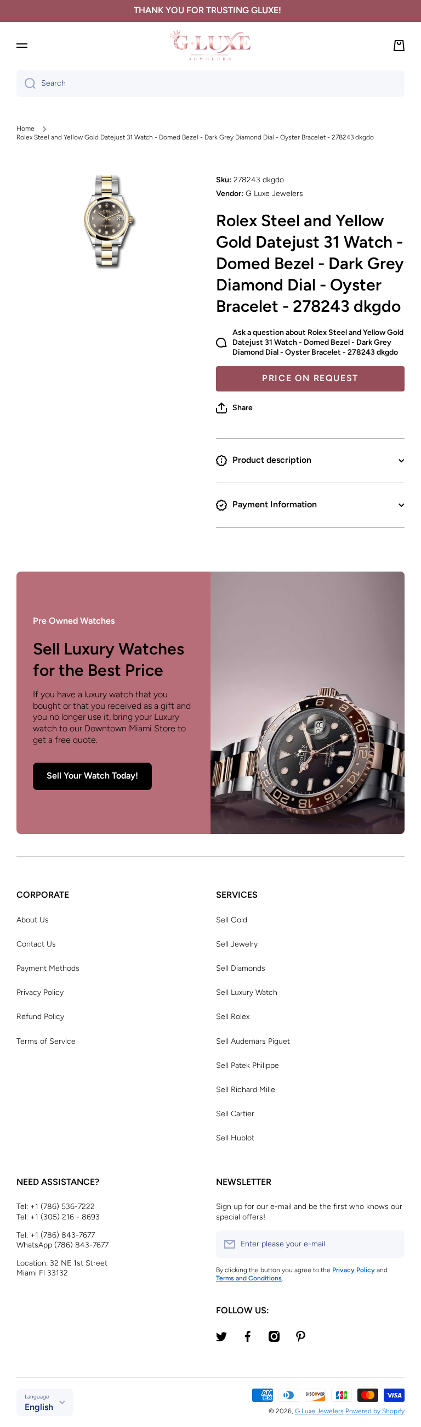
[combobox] (210, 83)
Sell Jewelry (237, 944)
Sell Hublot (235, 1138)
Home (25, 128)
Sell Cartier (235, 1113)
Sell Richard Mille (245, 1089)
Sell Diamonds (240, 968)
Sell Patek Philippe (247, 1065)
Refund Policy (40, 1016)
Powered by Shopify (375, 1411)
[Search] (26, 83)
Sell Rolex (232, 1016)
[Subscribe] (391, 1244)
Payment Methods (47, 968)
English (39, 1407)
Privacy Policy (40, 992)
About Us (32, 920)
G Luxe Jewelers (319, 1411)
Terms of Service (46, 1041)
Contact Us (36, 944)
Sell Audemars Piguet (253, 1041)
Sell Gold (231, 920)
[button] (234, 407)
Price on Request (310, 378)
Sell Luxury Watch (246, 992)
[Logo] (210, 45)
